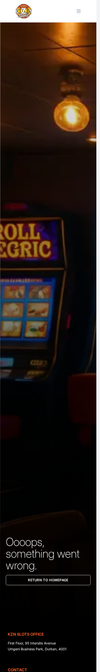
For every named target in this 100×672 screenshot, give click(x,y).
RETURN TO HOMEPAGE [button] (48, 580)
